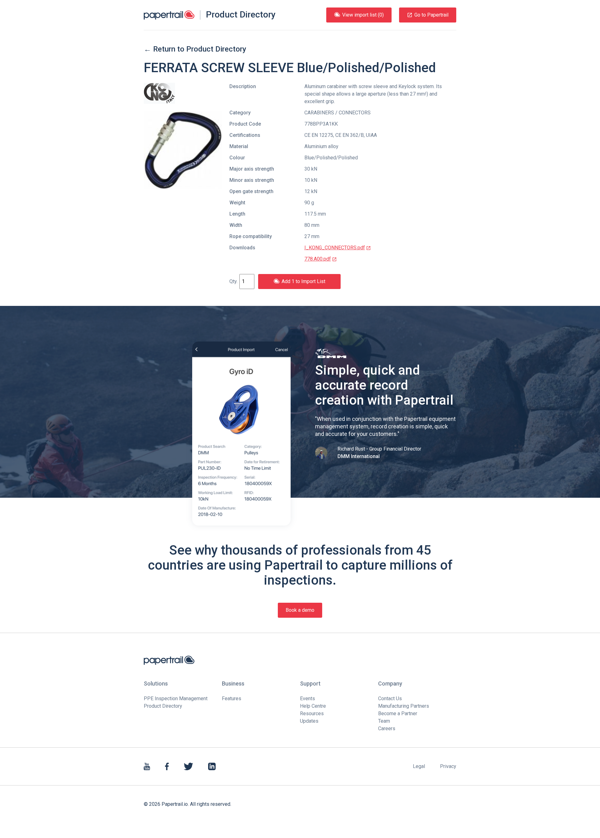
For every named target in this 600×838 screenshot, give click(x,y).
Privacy (448, 766)
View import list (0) (363, 15)
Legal (419, 766)
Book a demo (300, 610)
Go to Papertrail (431, 15)
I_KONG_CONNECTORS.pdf (334, 248)
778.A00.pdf (317, 259)
